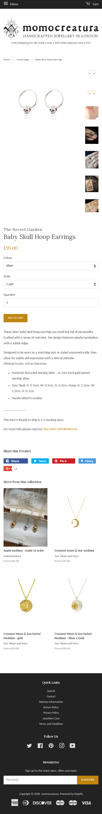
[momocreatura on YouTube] (72, 747)
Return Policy (51, 707)
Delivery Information (51, 702)
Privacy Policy (51, 713)
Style (7, 276)
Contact (51, 696)
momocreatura (50, 794)
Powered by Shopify (71, 794)
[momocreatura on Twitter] (29, 747)
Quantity (9, 295)
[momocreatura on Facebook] (40, 747)
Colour (8, 258)
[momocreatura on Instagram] (61, 747)
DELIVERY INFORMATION (60, 429)
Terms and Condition (51, 724)
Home (7, 59)
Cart (95, 4)
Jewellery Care (51, 718)
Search (51, 691)
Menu (13, 4)
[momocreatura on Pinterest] (51, 747)
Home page (23, 59)
